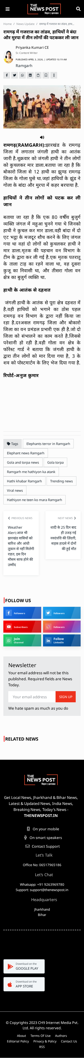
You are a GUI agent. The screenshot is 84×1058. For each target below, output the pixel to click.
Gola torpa (55, 462)
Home (7, 24)
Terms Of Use (40, 1036)
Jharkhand (42, 909)
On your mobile (45, 828)
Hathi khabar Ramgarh (24, 481)
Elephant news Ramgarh (25, 453)
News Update (25, 24)
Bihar (42, 914)
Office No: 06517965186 (42, 865)
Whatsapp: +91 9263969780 (42, 884)
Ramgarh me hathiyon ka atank (31, 471)
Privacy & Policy (44, 1041)
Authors (61, 1036)
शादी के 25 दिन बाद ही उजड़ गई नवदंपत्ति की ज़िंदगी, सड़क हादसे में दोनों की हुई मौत (63, 538)
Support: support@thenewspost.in (42, 889)
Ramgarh (24, 65)
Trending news (61, 481)
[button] (42, 137)
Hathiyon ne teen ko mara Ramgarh (34, 500)
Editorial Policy (18, 1041)
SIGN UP (65, 697)
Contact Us (69, 1041)
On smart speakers (45, 837)
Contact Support (45, 846)
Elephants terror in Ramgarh (48, 443)
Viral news (15, 490)
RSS (42, 1047)
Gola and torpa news (23, 462)
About (21, 1036)
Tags (14, 443)
